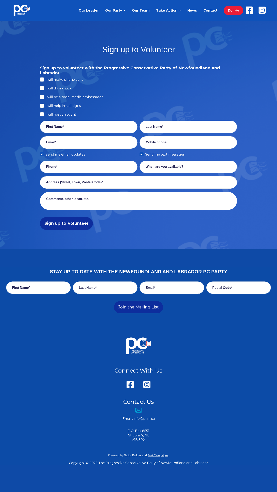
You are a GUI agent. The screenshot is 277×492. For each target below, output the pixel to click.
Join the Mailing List (138, 307)
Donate (233, 10)
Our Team (141, 10)
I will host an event (61, 114)
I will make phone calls (64, 79)
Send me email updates (65, 154)
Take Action (167, 10)
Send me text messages (165, 154)
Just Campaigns (158, 455)
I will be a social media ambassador (74, 97)
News (192, 10)
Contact (210, 10)
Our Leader (89, 10)
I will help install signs (63, 106)
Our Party (114, 10)
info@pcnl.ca (144, 419)
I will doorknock (59, 88)
